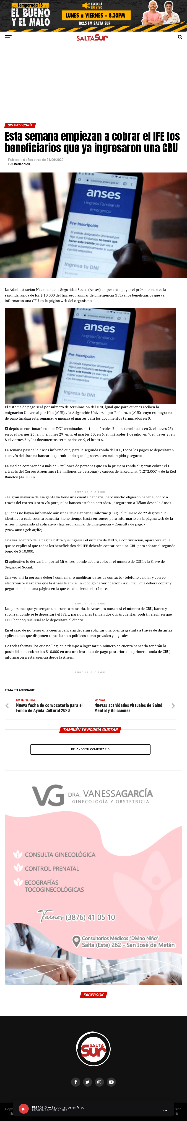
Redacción (22, 164)
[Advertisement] (93, 88)
